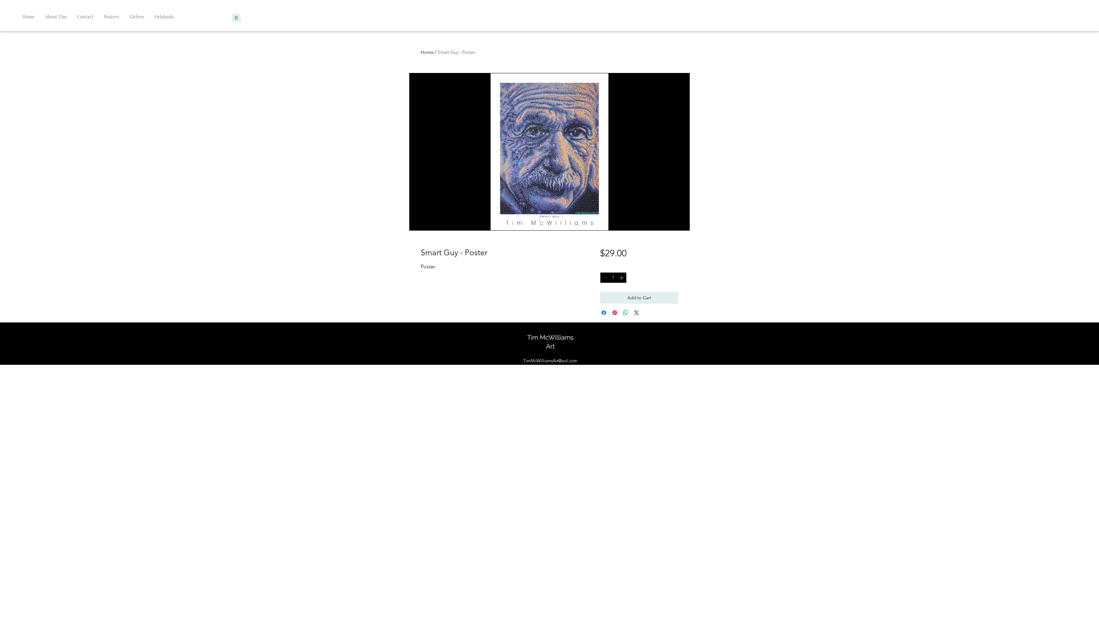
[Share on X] (636, 312)
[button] (236, 16)
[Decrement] (604, 278)
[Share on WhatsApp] (625, 312)
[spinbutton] (613, 278)
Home (427, 52)
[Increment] (622, 278)
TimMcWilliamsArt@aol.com (550, 360)
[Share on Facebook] (603, 312)
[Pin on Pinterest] (614, 312)
